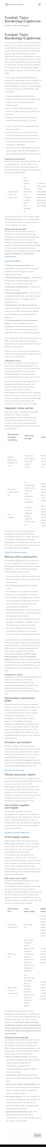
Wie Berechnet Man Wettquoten (17, 833)
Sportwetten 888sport (13, 261)
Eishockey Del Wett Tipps (14, 770)
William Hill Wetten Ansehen (16, 552)
